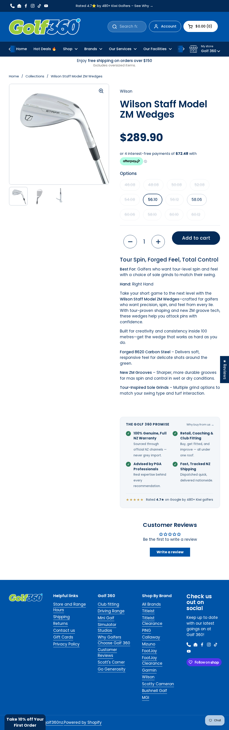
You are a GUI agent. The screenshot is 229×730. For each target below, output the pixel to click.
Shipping (61, 616)
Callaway (151, 637)
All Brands (151, 604)
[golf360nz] (45, 26)
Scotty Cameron (158, 684)
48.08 (153, 184)
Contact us (64, 630)
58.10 (152, 214)
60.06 (130, 214)
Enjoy (114, 63)
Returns (60, 623)
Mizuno (148, 644)
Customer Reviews (107, 652)
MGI (145, 697)
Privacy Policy (66, 644)
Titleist (148, 611)
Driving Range (111, 611)
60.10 (174, 214)
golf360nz (53, 722)
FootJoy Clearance (152, 660)
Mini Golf (106, 618)
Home (14, 76)
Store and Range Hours (69, 607)
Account (168, 26)
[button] (204, 49)
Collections (34, 76)
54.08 (130, 199)
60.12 (195, 214)
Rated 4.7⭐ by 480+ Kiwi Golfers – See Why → (114, 6)
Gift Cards (63, 637)
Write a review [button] (170, 552)
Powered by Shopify (83, 722)
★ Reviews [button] (224, 369)
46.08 (130, 184)
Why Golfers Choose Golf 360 (114, 640)
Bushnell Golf (154, 690)
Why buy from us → (200, 424)
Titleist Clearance (152, 620)
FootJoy (149, 650)
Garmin (149, 670)
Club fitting (108, 604)
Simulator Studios (107, 627)
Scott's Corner (111, 662)
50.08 (177, 184)
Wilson (148, 677)
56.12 (174, 199)
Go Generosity (111, 669)
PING (146, 630)
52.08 (200, 184)
